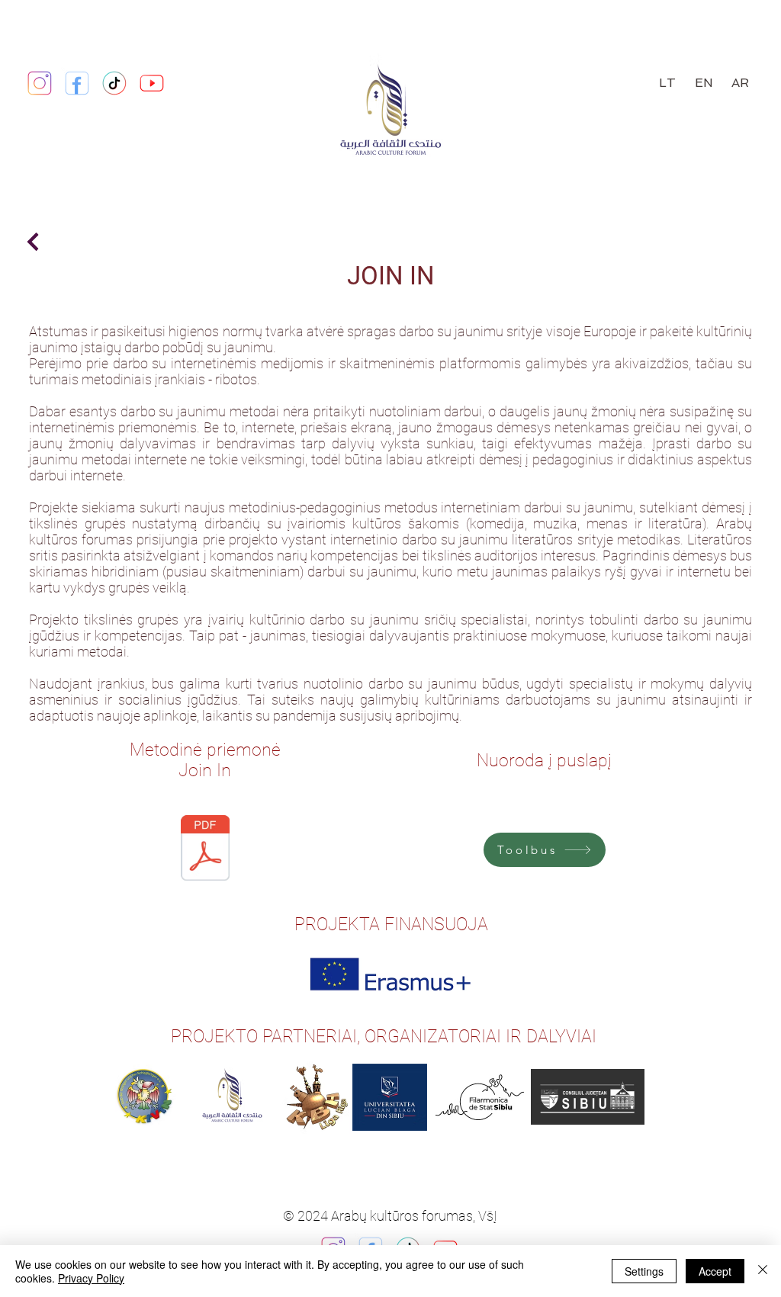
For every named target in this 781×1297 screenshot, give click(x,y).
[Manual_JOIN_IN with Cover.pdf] (205, 850)
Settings (644, 1271)
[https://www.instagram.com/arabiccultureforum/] (40, 83)
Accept (715, 1271)
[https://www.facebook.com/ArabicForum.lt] (77, 83)
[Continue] (33, 241)
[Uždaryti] (763, 1271)
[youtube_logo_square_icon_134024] (152, 83)
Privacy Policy (91, 1278)
